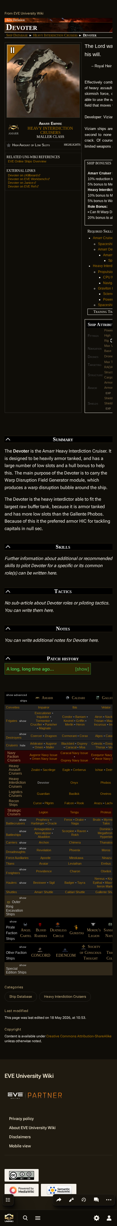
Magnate (45, 728)
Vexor (112, 747)
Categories (14, 987)
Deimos (111, 769)
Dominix (105, 829)
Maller (50, 747)
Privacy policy (21, 1118)
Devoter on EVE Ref (22, 186)
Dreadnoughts (16, 852)
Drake (79, 819)
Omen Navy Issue (44, 758)
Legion (43, 812)
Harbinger (38, 823)
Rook (80, 803)
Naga (75, 823)
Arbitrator (36, 743)
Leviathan (75, 863)
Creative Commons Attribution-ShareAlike (79, 1036)
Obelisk (106, 871)
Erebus (106, 863)
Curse (37, 803)
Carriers (11, 842)
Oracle (52, 823)
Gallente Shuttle (106, 892)
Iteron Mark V (106, 886)
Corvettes (13, 707)
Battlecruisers (15, 823)
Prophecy (42, 819)
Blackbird (67, 743)
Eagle (66, 769)
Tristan (99, 720)
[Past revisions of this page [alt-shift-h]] (83, 1199)
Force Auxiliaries (17, 858)
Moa (82, 747)
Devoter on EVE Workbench (27, 179)
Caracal (71, 747)
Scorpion (68, 831)
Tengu (74, 812)
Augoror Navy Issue (43, 755)
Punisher (51, 724)
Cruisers (12, 745)
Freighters (13, 873)
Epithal (97, 882)
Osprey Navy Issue (74, 760)
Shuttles (11, 892)
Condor (67, 716)
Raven (81, 831)
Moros (106, 850)
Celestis (97, 743)
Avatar (43, 863)
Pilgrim (49, 803)
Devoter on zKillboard (22, 175)
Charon (75, 871)
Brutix (97, 819)
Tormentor (43, 720)
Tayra (81, 882)
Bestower (39, 882)
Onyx (74, 782)
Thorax (100, 747)
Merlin (69, 724)
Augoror (51, 743)
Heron (80, 724)
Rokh (75, 834)
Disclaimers (20, 1137)
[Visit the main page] (9, 1218)
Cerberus (79, 769)
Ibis (74, 707)
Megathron (105, 833)
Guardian (43, 793)
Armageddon (43, 829)
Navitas (110, 716)
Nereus (100, 878)
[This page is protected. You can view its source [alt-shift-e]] (71, 1199)
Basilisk (74, 793)
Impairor (43, 707)
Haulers (11, 882)
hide (23, 745)
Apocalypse (43, 833)
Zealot (35, 769)
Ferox (68, 819)
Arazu (98, 803)
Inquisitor (43, 716)
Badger (69, 882)
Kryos (112, 878)
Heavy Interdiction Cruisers (55, 35)
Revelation (44, 850)
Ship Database (17, 35)
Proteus (106, 812)
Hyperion (106, 836)
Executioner (43, 713)
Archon (44, 842)
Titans (10, 863)
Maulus (111, 720)
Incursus (100, 724)
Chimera (75, 842)
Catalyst (111, 736)
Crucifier (36, 724)
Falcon (69, 803)
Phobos (106, 782)
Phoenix (74, 850)
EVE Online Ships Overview (27, 161)
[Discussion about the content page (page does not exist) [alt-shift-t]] (96, 1199)
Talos (106, 823)
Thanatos (106, 842)
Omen (39, 747)
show (82, 669)
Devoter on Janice (20, 182)
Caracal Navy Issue (74, 753)
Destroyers (14, 737)
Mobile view (20, 1146)
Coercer (36, 736)
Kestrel (68, 720)
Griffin (80, 720)
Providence (44, 871)
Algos (99, 736)
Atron (98, 716)
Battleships (13, 834)
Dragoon (51, 736)
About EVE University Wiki (32, 1127)
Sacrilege (49, 769)
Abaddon (44, 836)
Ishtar (99, 769)
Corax (84, 736)
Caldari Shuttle (75, 892)
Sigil (52, 882)
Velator (106, 707)
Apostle (45, 858)
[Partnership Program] (35, 1095)
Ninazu (107, 858)
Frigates (11, 720)
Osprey (82, 743)
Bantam (80, 716)
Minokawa (76, 858)
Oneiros (105, 793)
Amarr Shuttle (43, 892)
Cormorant (69, 736)
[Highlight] (9, 145)
